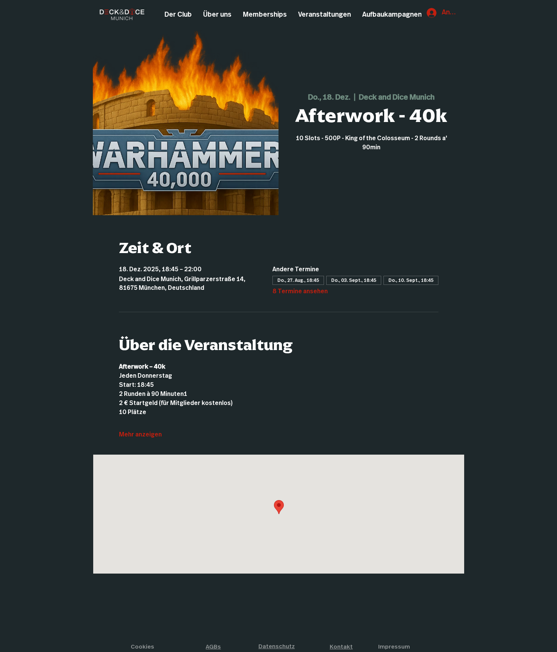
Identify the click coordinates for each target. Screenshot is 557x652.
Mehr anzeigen (140, 435)
